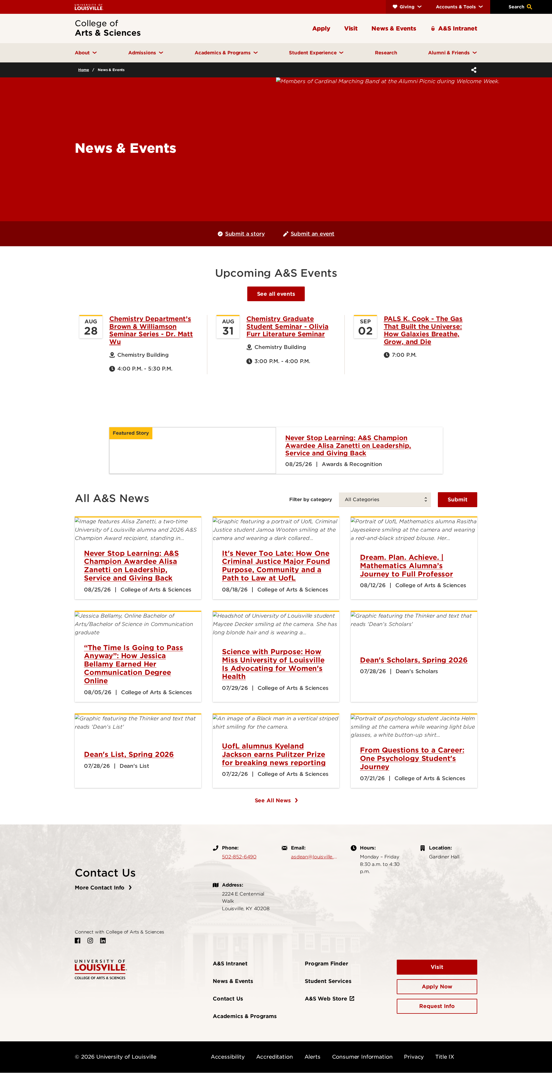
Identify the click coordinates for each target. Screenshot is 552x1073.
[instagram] (90, 941)
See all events (276, 294)
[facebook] (77, 941)
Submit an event (313, 234)
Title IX (444, 1057)
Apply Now (437, 987)
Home (83, 70)
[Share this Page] (472, 70)
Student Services (328, 981)
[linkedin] (103, 941)
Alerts (312, 1057)
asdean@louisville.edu (315, 857)
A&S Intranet (230, 964)
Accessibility (228, 1057)
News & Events (233, 981)
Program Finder (326, 964)
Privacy (414, 1057)
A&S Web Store (326, 999)
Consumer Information (362, 1057)
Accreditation (274, 1057)
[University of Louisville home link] (89, 7)
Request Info (437, 1006)
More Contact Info (100, 888)
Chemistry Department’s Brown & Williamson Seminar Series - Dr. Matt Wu (151, 330)
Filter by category (310, 499)
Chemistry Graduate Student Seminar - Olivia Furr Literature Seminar (287, 326)
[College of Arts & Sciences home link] (101, 969)
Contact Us (228, 999)
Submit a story (245, 234)
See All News (274, 800)
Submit (457, 500)
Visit (437, 967)
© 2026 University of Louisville (115, 1057)
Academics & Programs (245, 1016)
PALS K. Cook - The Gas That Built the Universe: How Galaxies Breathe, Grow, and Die (423, 330)
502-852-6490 (239, 857)
